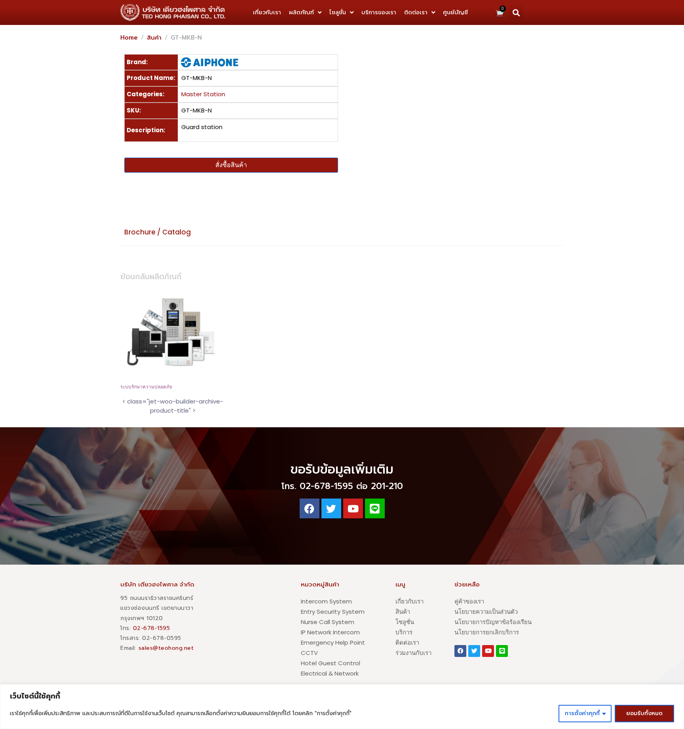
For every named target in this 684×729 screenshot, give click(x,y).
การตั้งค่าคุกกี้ (582, 713)
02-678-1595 (151, 628)
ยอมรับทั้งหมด (644, 713)
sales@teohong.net (166, 648)
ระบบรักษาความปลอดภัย (146, 387)
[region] (342, 706)
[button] (516, 13)
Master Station (203, 94)
